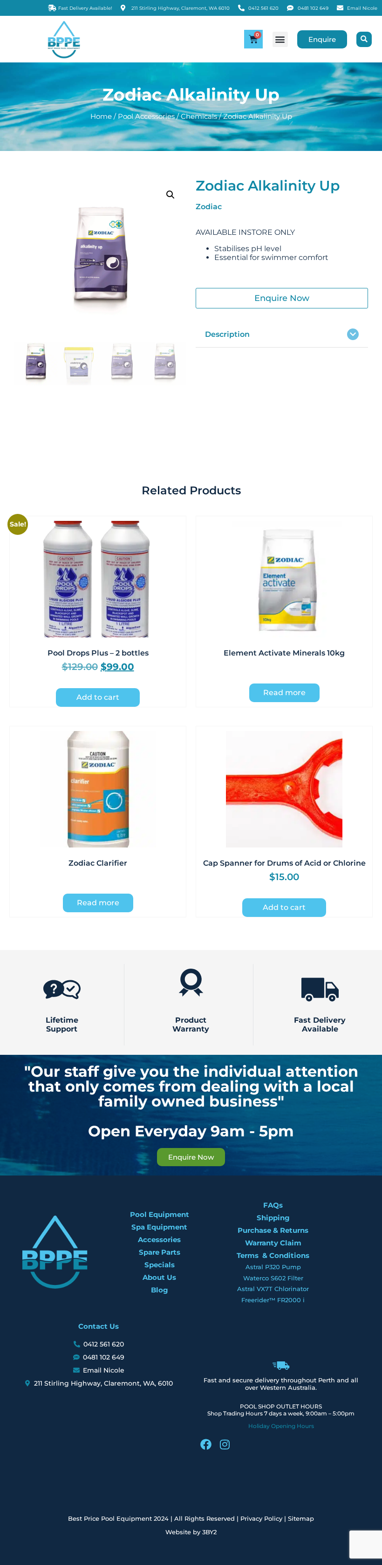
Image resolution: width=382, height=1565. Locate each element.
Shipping (273, 1217)
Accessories (159, 1239)
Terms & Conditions (273, 1255)
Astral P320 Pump (273, 1267)
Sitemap (301, 1518)
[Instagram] (224, 1444)
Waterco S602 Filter (273, 1278)
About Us (159, 1277)
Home (101, 116)
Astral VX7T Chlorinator (273, 1288)
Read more (284, 692)
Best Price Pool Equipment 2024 (118, 1518)
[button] (280, 39)
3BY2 (209, 1532)
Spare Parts (159, 1252)
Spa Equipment (159, 1227)
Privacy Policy (261, 1518)
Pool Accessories (146, 116)
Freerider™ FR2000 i (273, 1300)
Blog (159, 1289)
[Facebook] (206, 1444)
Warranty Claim (273, 1242)
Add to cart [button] (97, 697)
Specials (159, 1264)
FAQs (273, 1205)
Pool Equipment (159, 1214)
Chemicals (199, 116)
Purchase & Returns (273, 1230)
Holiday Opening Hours (281, 1425)
